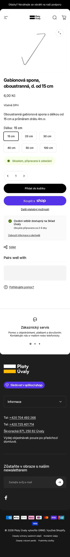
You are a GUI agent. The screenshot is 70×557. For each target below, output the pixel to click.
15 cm (11, 136)
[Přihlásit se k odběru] (59, 482)
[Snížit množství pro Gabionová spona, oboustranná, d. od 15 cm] (8, 176)
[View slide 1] (30, 343)
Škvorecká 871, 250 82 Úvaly (24, 431)
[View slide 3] (39, 343)
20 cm (29, 136)
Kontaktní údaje (51, 536)
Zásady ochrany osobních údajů (26, 536)
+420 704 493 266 (22, 417)
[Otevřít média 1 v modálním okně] (59, 33)
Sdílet (12, 247)
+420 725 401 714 (21, 424)
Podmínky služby (46, 540)
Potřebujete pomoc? (21, 287)
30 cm (47, 136)
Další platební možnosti (35, 209)
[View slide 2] (35, 343)
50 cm (29, 147)
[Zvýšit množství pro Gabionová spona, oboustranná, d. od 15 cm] (24, 176)
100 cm (48, 147)
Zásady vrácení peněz (26, 540)
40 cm (11, 147)
